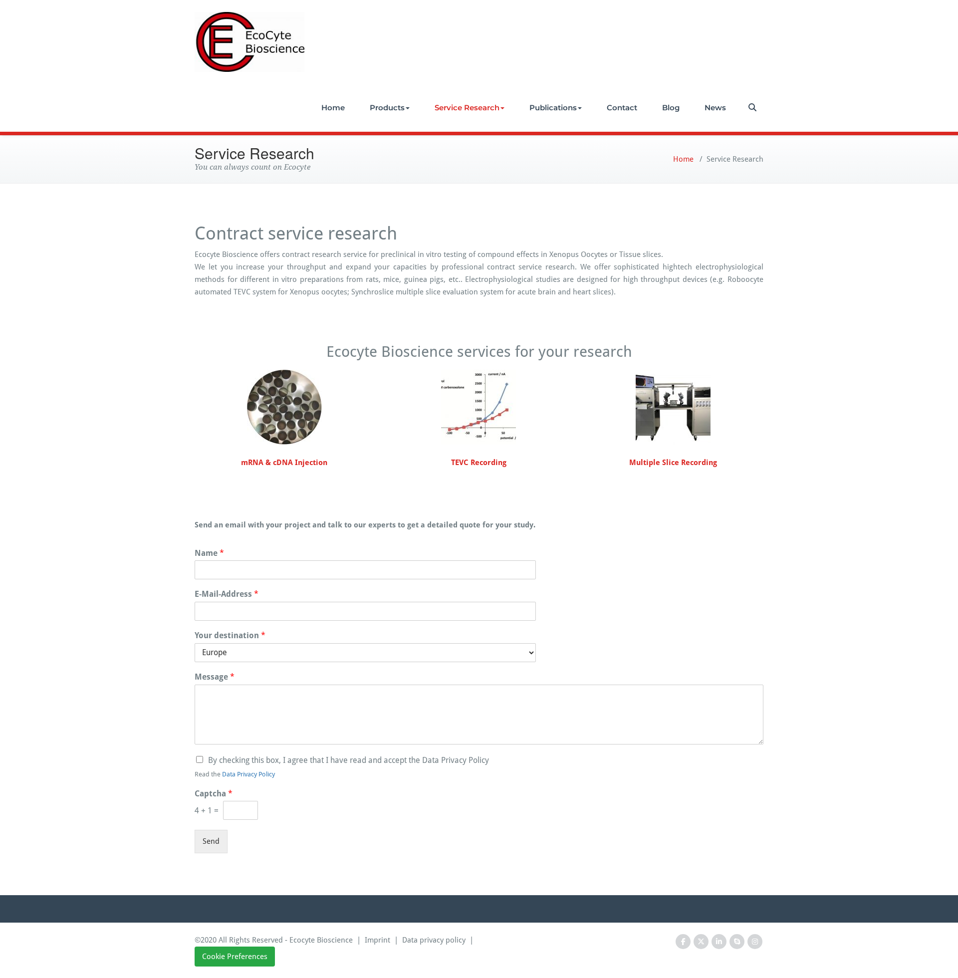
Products (387, 107)
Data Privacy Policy (248, 774)
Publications (553, 107)
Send (211, 841)
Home (333, 107)
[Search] (753, 107)
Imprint (377, 940)
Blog (671, 107)
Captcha (214, 793)
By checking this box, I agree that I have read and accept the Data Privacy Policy (348, 760)
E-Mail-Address (226, 594)
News (715, 107)
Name (209, 553)
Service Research (467, 107)
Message (215, 677)
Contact (622, 107)
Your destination (230, 635)
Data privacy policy (434, 940)
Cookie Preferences (234, 956)
